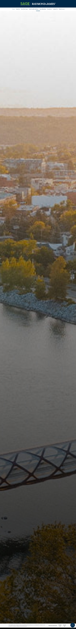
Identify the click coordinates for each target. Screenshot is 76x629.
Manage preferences (53, 625)
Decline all (60, 626)
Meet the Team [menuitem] (24, 9)
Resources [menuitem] (49, 9)
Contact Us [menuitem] (55, 9)
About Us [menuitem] (18, 9)
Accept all (64, 626)
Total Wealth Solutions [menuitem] (33, 9)
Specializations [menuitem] (43, 9)
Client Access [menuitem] (61, 9)
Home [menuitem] (13, 9)
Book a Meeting (72, 625)
